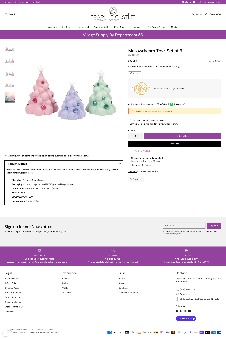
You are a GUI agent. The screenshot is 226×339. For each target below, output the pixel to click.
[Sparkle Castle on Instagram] (190, 2)
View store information (141, 165)
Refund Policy (11, 283)
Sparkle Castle (27, 329)
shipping (26, 155)
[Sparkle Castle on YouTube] (194, 2)
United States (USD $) (211, 2)
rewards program (169, 123)
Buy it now (175, 143)
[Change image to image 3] (10, 73)
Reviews (65, 283)
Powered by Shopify (44, 329)
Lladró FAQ (10, 311)
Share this (137, 179)
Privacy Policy (11, 278)
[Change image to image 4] (10, 85)
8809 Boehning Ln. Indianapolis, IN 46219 (199, 299)
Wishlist (65, 288)
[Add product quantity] (140, 136)
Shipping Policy (12, 288)
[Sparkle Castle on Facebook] (183, 2)
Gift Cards (66, 292)
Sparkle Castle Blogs (128, 292)
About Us (123, 283)
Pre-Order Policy (13, 292)
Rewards (66, 278)
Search (122, 278)
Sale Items (124, 288)
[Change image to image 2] (10, 61)
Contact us (185, 294)
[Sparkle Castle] (113, 14)
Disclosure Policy (13, 302)
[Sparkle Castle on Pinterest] (186, 2)
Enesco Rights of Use (15, 306)
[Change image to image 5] (10, 97)
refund (38, 155)
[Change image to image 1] (10, 49)
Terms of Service (12, 297)
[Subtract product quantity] (130, 136)
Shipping (132, 171)
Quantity (132, 130)
